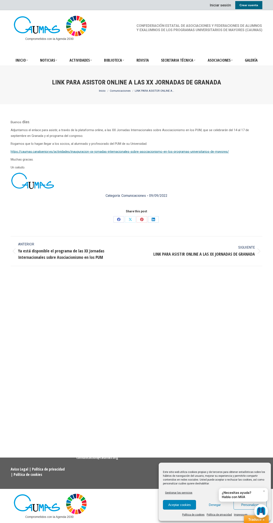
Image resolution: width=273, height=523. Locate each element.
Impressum (240, 514)
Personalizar (250, 505)
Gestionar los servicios (178, 492)
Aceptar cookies (179, 505)
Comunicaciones (133, 196)
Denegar (215, 505)
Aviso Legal (20, 469)
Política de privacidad (219, 514)
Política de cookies (193, 514)
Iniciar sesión (220, 5)
